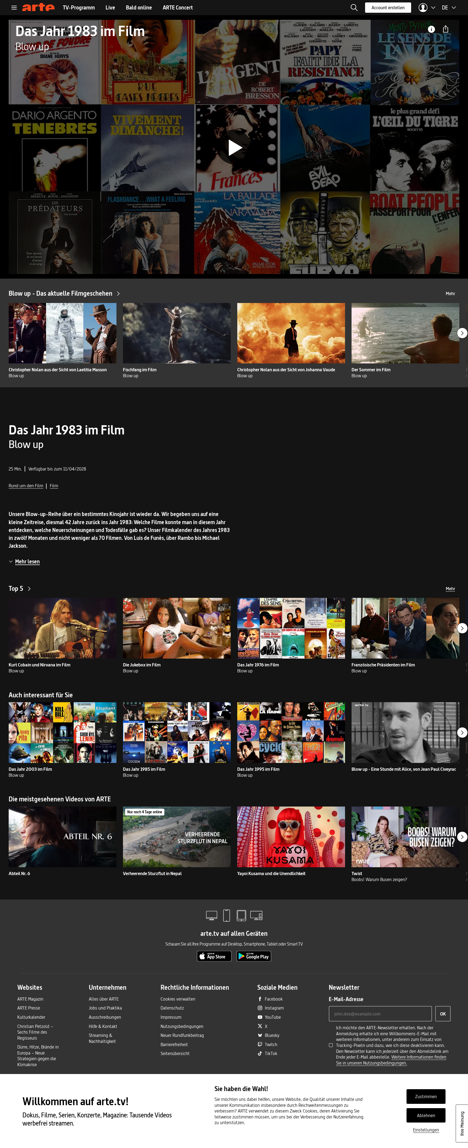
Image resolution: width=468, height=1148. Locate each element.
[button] (354, 7)
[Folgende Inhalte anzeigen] (462, 333)
